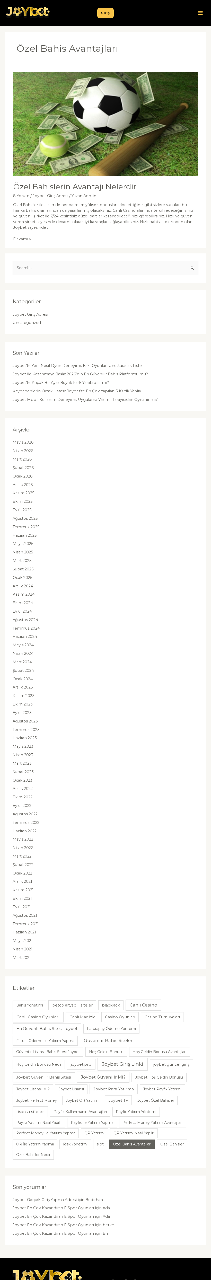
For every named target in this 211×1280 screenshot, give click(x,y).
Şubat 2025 (23, 569)
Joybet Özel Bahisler (155, 1100)
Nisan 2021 (22, 949)
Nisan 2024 (23, 653)
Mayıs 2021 (23, 940)
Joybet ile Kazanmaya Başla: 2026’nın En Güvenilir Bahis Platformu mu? (80, 374)
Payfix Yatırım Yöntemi (136, 1111)
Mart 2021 (22, 957)
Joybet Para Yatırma (113, 1089)
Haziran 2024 (25, 636)
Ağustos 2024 (25, 619)
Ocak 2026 (22, 476)
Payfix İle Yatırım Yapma (92, 1122)
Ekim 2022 (22, 797)
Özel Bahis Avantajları (132, 1144)
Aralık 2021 (22, 881)
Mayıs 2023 (23, 746)
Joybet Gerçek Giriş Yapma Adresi (45, 1199)
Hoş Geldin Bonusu (106, 1051)
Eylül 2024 (22, 611)
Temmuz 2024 (26, 628)
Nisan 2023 (23, 755)
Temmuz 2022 (26, 822)
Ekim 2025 (23, 501)
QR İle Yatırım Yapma (35, 1144)
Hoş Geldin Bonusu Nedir (38, 1064)
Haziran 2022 (25, 831)
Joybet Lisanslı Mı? (33, 1089)
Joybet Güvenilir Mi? (103, 1077)
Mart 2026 (22, 459)
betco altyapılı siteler (72, 1005)
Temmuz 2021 (26, 924)
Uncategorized (27, 322)
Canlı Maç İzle (82, 1017)
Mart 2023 (22, 763)
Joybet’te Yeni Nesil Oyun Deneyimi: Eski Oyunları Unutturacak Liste (77, 365)
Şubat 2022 (23, 864)
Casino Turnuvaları (162, 1017)
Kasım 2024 (24, 594)
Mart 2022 (22, 856)
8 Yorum (21, 195)
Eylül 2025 (22, 510)
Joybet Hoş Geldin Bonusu (159, 1077)
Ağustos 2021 (25, 915)
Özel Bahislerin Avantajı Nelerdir (74, 186)
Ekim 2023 (23, 704)
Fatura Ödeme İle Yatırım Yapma (45, 1040)
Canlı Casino (143, 1005)
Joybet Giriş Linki (122, 1064)
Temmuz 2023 (26, 729)
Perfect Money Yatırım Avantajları (152, 1122)
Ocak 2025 (22, 577)
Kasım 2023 (23, 695)
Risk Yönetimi (75, 1144)
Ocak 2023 (22, 780)
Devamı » (22, 239)
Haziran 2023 (25, 738)
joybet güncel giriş (171, 1064)
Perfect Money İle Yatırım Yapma (45, 1133)
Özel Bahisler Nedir (33, 1154)
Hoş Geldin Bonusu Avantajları (159, 1051)
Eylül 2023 (22, 712)
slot (100, 1144)
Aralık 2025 (23, 484)
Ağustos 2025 (25, 518)
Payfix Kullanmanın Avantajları (80, 1111)
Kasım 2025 (23, 493)
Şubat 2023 (23, 772)
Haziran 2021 (24, 932)
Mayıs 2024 (23, 645)
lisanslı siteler (30, 1111)
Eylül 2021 (22, 907)
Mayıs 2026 (23, 442)
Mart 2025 (22, 560)
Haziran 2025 (25, 535)
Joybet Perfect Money (36, 1100)
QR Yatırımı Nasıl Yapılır (133, 1133)
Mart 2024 (22, 662)
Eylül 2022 (22, 805)
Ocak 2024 (23, 679)
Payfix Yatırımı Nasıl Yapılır (39, 1122)
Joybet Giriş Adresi (50, 195)
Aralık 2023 (23, 687)
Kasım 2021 (23, 890)
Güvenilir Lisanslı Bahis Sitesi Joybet (48, 1051)
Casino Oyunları (120, 1017)
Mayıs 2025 (23, 543)
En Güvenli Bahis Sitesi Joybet (46, 1028)
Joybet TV (118, 1100)
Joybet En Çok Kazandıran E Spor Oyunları (53, 1208)
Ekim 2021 (22, 898)
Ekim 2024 (23, 603)
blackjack (111, 1005)
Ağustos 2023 (25, 721)
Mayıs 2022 (23, 839)
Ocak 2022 (22, 873)
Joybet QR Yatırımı (82, 1100)
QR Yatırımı (94, 1133)
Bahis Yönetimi (29, 1005)
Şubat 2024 (23, 670)
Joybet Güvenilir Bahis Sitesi (43, 1077)
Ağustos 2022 (25, 814)
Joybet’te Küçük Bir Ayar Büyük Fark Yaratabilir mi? (61, 382)
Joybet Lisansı (71, 1089)
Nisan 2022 (23, 847)
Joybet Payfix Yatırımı (162, 1089)
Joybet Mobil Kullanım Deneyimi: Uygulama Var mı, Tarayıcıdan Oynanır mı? (85, 399)
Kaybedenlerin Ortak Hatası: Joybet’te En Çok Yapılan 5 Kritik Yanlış (77, 391)
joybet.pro (81, 1064)
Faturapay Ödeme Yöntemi (111, 1028)
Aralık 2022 (23, 788)
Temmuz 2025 (26, 527)
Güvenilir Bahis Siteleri (109, 1040)
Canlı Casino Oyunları (38, 1016)
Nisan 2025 (23, 552)
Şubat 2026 (23, 467)
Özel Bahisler (172, 1144)
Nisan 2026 (23, 450)
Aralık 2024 (23, 586)
